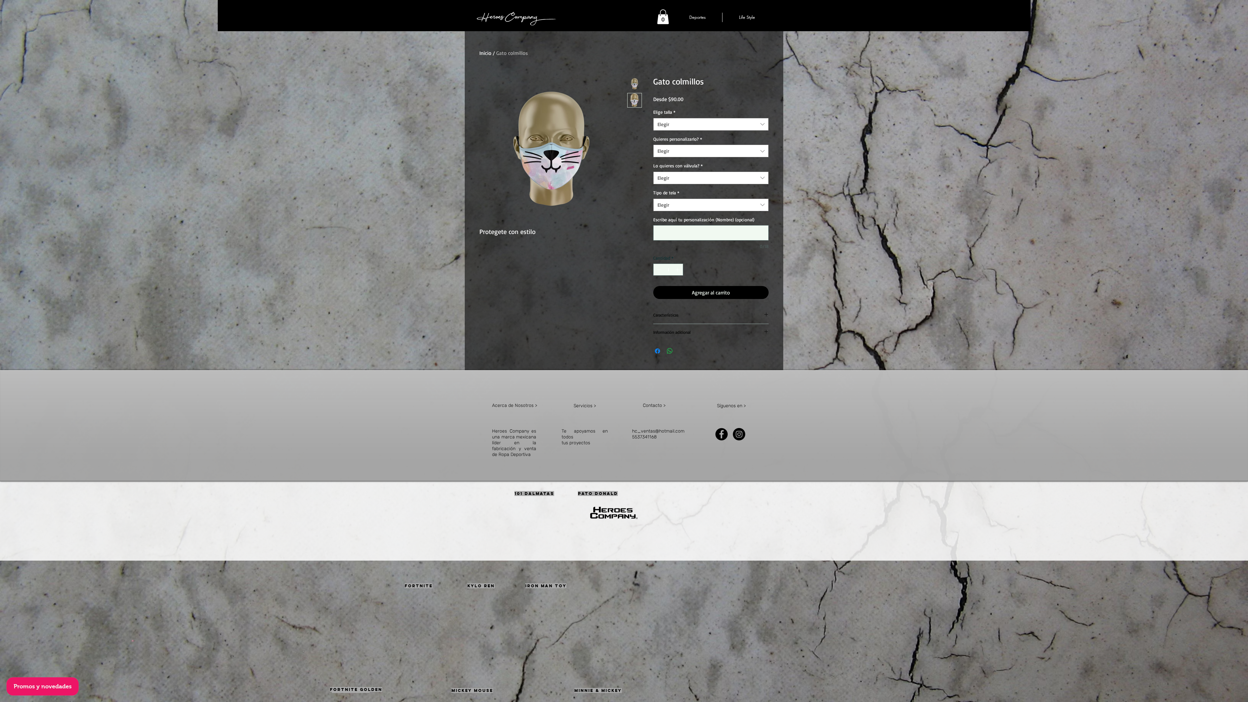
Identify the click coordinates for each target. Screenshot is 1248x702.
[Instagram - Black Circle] (739, 434)
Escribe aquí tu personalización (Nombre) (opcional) (703, 219)
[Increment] (678, 269)
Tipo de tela (666, 192)
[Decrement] (658, 269)
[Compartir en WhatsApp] (670, 351)
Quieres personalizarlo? (677, 139)
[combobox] (711, 124)
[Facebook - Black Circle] (721, 434)
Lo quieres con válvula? (678, 165)
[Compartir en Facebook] (657, 351)
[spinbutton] (668, 269)
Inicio (485, 53)
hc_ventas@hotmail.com (658, 431)
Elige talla (664, 112)
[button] (663, 16)
